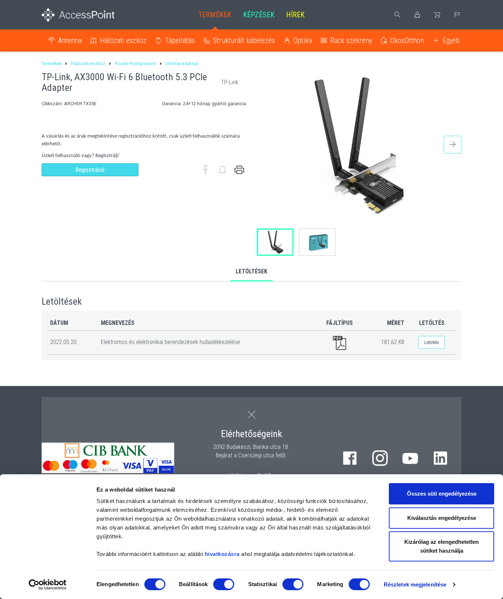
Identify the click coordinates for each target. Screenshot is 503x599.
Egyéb (451, 40)
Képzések (258, 14)
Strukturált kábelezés (244, 40)
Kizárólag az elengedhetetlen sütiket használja (441, 546)
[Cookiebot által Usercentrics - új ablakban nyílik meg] (47, 584)
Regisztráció (90, 169)
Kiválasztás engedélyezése (441, 518)
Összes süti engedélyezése (441, 493)
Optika (302, 40)
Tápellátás (180, 40)
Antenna (70, 40)
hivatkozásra (222, 554)
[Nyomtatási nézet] (239, 170)
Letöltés (431, 342)
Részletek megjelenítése (415, 584)
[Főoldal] (90, 14)
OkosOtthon (407, 40)
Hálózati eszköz (123, 40)
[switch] (223, 584)
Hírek (295, 14)
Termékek (214, 14)
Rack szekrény (351, 40)
